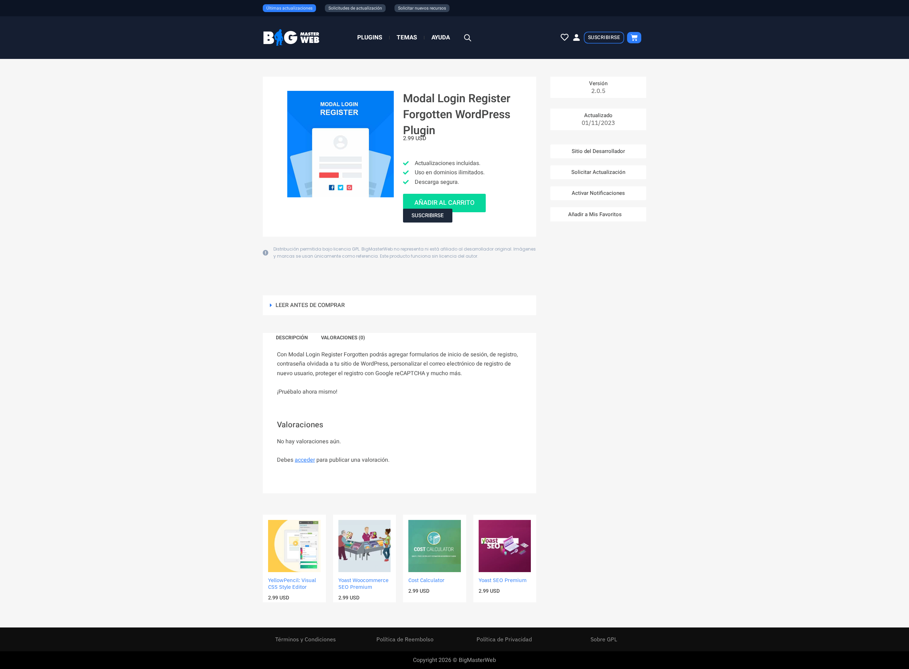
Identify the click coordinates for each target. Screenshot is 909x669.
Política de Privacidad (504, 639)
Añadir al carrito (444, 203)
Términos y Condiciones (305, 639)
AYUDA (440, 37)
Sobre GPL (603, 639)
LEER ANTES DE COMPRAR (310, 305)
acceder (305, 460)
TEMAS (407, 37)
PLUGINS (369, 37)
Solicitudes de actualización (355, 8)
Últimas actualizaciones (289, 8)
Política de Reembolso (405, 639)
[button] (399, 305)
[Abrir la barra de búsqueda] (467, 38)
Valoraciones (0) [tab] (343, 337)
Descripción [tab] (292, 337)
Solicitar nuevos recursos (422, 8)
